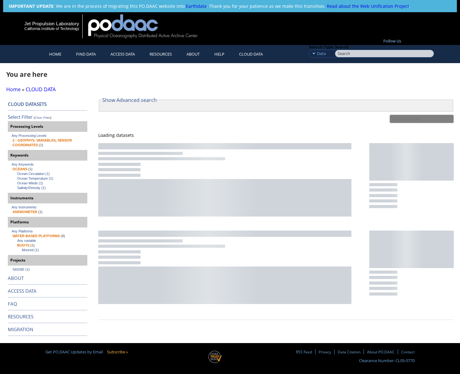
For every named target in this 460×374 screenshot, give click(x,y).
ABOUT (16, 278)
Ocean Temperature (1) (35, 178)
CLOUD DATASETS (27, 104)
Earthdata (196, 6)
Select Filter (20, 117)
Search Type (321, 47)
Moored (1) (30, 250)
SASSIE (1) (21, 269)
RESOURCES (161, 54)
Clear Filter (42, 117)
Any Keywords (23, 164)
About (193, 54)
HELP (219, 54)
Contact (408, 351)
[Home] (148, 26)
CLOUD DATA (251, 54)
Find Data (86, 54)
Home (55, 54)
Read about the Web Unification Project (368, 6)
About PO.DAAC (381, 351)
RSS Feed (304, 351)
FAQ (12, 304)
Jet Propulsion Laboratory (51, 23)
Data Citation (349, 351)
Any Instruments (24, 207)
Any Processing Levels (29, 135)
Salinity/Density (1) (31, 188)
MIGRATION (20, 329)
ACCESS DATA (22, 291)
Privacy (325, 351)
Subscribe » (117, 352)
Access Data (122, 54)
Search (342, 47)
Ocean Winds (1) (30, 183)
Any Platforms (22, 231)
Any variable (26, 240)
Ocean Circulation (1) (33, 174)
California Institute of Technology (51, 29)
